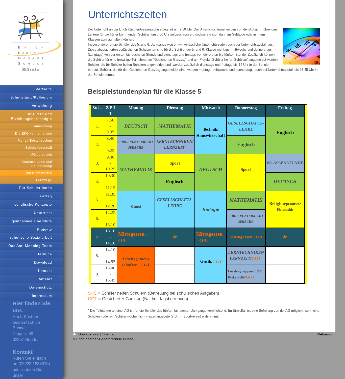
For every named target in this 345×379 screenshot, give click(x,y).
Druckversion (88, 334)
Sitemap (108, 334)
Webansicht (326, 334)
